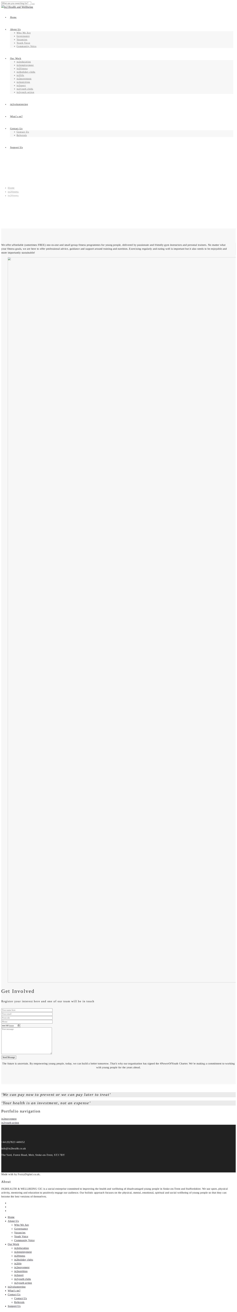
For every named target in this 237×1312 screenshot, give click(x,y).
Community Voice (26, 46)
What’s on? (16, 116)
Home (13, 17)
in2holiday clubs (26, 72)
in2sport (21, 85)
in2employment (25, 65)
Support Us (16, 147)
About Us (15, 29)
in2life (20, 75)
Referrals (22, 135)
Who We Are (24, 33)
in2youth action (25, 92)
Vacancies (22, 39)
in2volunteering (19, 104)
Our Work (15, 58)
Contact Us (16, 128)
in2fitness (22, 68)
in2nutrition (23, 82)
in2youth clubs (25, 89)
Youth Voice (23, 43)
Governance (23, 36)
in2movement (24, 79)
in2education (24, 62)
